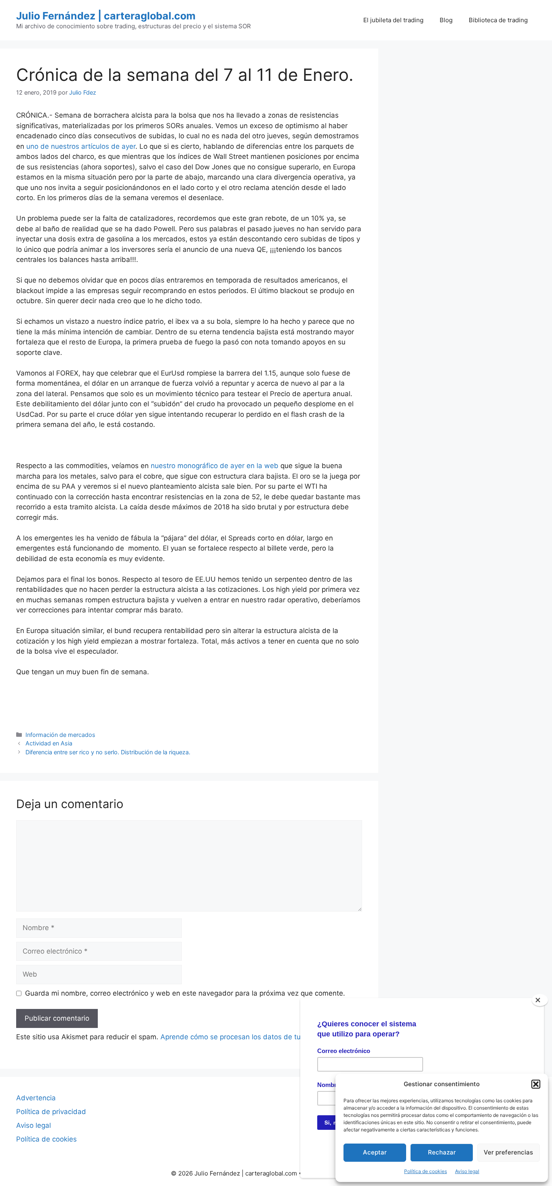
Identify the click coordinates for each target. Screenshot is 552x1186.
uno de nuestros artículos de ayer (80, 146)
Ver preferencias (508, 1152)
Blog (446, 20)
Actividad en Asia (48, 743)
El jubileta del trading (393, 20)
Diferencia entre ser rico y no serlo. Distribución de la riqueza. (107, 752)
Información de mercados (60, 734)
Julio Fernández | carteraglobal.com (106, 16)
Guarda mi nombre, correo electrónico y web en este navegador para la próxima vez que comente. (185, 993)
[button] (536, 1084)
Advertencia (36, 1098)
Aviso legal (467, 1171)
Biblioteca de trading (498, 20)
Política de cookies (425, 1171)
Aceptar (375, 1152)
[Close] (540, 1000)
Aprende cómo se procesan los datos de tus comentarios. (254, 1037)
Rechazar (442, 1152)
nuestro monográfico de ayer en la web (214, 466)
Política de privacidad (51, 1112)
